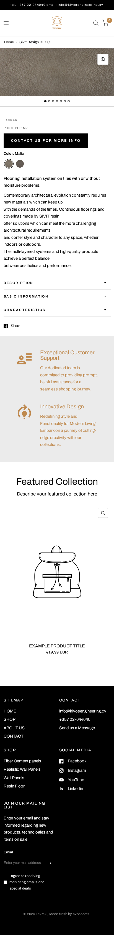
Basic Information (26, 296)
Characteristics (25, 310)
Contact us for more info (46, 141)
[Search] (95, 23)
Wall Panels (14, 778)
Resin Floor (14, 786)
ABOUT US (14, 728)
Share (15, 326)
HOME (10, 711)
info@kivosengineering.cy (82, 711)
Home (9, 42)
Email (8, 852)
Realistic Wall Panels (22, 769)
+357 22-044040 (74, 719)
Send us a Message (77, 728)
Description (18, 283)
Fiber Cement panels (22, 761)
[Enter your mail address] (49, 863)
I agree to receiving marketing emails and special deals (27, 882)
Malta (9, 164)
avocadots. (81, 914)
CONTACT (14, 736)
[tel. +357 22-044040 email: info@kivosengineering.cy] (57, 4)
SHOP (9, 719)
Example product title (57, 645)
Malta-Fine (20, 164)
